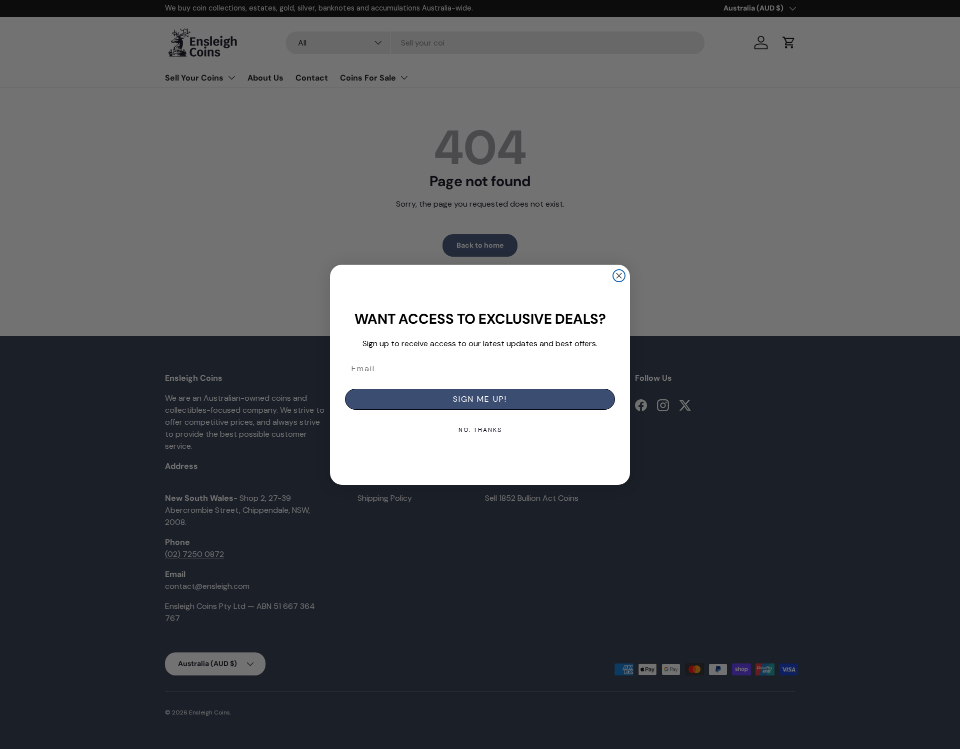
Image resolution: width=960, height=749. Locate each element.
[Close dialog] (619, 276)
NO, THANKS (480, 430)
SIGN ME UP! (480, 399)
